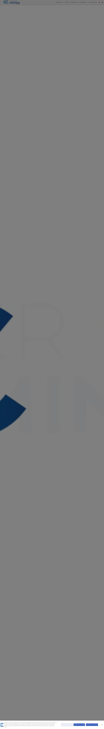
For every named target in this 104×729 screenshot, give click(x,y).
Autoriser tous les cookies (92, 724)
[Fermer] (102, 724)
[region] (52, 725)
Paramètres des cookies (67, 724)
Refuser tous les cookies (79, 724)
